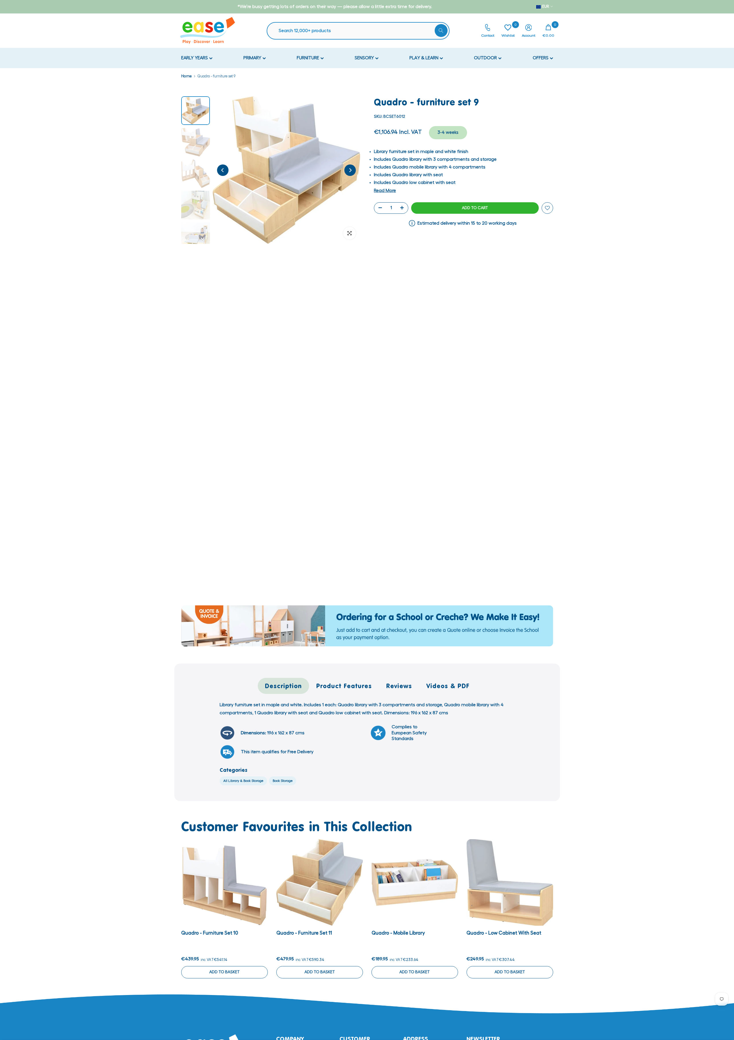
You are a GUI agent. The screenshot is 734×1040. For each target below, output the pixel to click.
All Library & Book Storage (243, 780)
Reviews (399, 686)
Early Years (195, 58)
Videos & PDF (448, 686)
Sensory (365, 58)
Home (186, 76)
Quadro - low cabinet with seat (503, 933)
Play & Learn (424, 58)
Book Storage (282, 780)
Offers (541, 58)
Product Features (344, 686)
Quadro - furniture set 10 (209, 933)
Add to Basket (224, 972)
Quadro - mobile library (398, 933)
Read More (385, 190)
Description (283, 686)
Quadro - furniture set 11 (304, 933)
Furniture (308, 58)
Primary (252, 58)
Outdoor (486, 58)
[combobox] (361, 31)
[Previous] (223, 170)
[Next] (350, 170)
